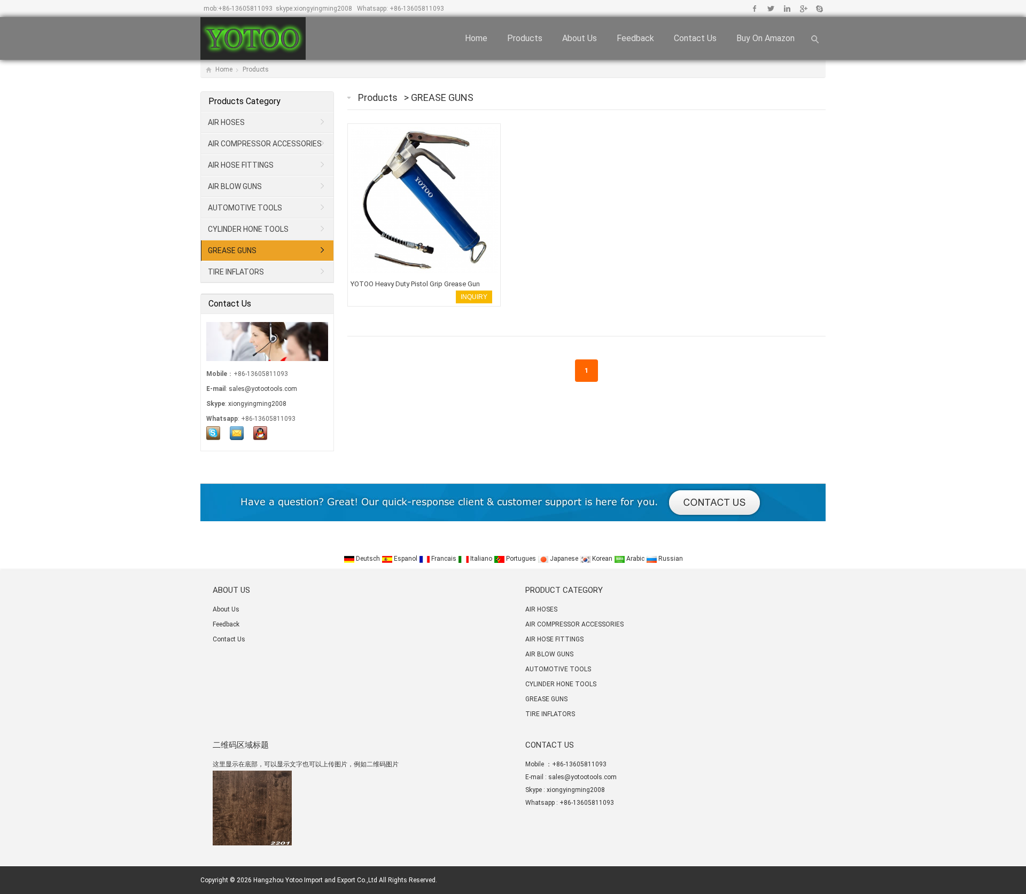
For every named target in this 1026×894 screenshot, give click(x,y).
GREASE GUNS (442, 97)
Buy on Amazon (765, 38)
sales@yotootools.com (263, 389)
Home (476, 38)
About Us (579, 38)
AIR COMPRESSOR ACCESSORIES (265, 143)
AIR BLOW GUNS (235, 186)
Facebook (754, 8)
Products (524, 38)
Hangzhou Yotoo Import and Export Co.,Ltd (315, 880)
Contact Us (695, 38)
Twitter (771, 8)
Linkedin (787, 8)
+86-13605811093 (245, 8)
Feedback (635, 38)
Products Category (244, 101)
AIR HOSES (226, 122)
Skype (819, 8)
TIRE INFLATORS (236, 272)
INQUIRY (474, 297)
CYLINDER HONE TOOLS (248, 229)
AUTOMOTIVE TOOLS (245, 207)
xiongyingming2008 (323, 8)
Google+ (803, 8)
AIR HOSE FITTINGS (241, 165)
